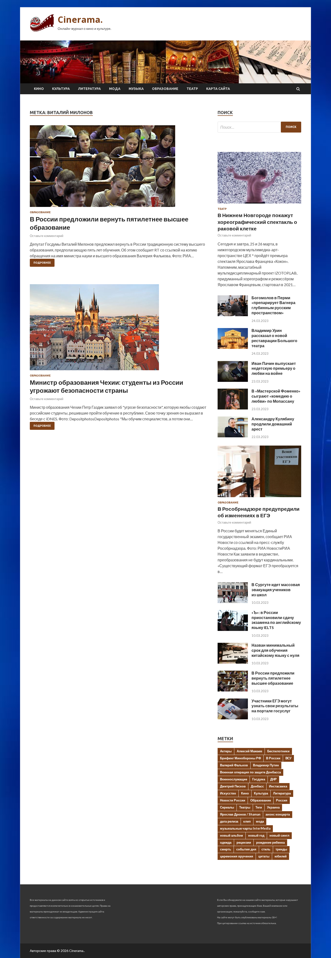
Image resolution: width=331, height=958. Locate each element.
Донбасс (257, 786)
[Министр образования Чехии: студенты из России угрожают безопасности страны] (119, 329)
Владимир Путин (266, 765)
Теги (258, 807)
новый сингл (279, 835)
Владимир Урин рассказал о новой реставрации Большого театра (274, 338)
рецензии (243, 842)
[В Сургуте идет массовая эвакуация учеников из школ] (233, 601)
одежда (225, 842)
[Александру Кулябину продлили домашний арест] (233, 435)
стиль (265, 849)
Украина (273, 807)
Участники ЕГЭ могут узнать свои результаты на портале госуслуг (275, 706)
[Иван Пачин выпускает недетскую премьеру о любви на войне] (233, 380)
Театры (244, 807)
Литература (89, 89)
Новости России (232, 800)
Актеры (226, 751)
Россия (281, 800)
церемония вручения (236, 856)
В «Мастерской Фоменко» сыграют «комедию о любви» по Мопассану (276, 396)
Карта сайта (218, 89)
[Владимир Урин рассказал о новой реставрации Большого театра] (233, 347)
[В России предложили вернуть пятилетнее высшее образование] (119, 168)
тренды (281, 849)
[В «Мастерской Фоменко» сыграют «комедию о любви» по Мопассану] (233, 408)
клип (247, 821)
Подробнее (42, 262)
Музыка (136, 89)
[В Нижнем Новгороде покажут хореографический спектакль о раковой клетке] (259, 204)
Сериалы (227, 807)
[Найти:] (259, 127)
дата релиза (229, 821)
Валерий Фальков (234, 765)
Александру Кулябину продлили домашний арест (273, 423)
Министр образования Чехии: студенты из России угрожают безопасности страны (106, 386)
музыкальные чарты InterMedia (245, 828)
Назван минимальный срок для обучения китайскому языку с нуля (275, 650)
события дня (246, 849)
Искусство (228, 793)
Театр (192, 89)
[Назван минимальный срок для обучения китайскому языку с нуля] (233, 662)
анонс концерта (278, 814)
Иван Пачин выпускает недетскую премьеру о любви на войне (274, 368)
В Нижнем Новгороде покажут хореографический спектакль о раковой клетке (257, 221)
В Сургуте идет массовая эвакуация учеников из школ (276, 589)
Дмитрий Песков (233, 786)
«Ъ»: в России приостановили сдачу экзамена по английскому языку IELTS (276, 620)
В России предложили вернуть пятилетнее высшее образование (273, 678)
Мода (114, 89)
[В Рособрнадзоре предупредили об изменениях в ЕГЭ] (259, 498)
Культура (61, 89)
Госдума (258, 779)
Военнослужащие (233, 779)
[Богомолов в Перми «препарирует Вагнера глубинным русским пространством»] (233, 314)
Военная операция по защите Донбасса (250, 772)
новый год (256, 835)
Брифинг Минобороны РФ (240, 758)
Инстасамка (278, 786)
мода (260, 821)
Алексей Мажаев (249, 751)
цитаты (263, 856)
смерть (225, 849)
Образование (165, 89)
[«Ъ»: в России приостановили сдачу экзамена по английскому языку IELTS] (233, 629)
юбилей (281, 856)
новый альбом (231, 835)
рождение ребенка (270, 842)
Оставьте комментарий (46, 236)
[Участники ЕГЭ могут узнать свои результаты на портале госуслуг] (233, 717)
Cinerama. (80, 19)
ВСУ (288, 758)
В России (273, 758)
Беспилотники (278, 751)
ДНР (273, 779)
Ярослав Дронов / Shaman (240, 814)
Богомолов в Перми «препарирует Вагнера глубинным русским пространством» (273, 305)
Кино (39, 89)
